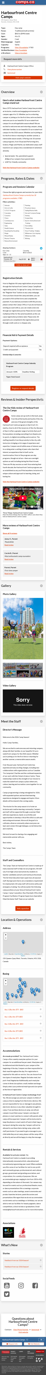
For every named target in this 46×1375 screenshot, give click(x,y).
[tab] (23, 92)
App (12, 1361)
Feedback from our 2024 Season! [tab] (17, 1260)
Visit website (23, 1332)
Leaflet (6, 954)
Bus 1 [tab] (14, 1017)
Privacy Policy (21, 1371)
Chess (6, 218)
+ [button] (5, 934)
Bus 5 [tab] (14, 1038)
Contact (3, 1360)
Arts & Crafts (9, 208)
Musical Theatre (10, 238)
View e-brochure (21, 53)
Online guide (14, 1356)
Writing (27, 238)
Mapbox (23, 955)
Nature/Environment (11, 241)
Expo (20, 1359)
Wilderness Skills (30, 236)
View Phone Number (20, 1330)
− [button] (5, 938)
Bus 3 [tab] (14, 1024)
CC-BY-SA (33, 954)
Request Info (13, 1344)
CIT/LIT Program (10, 210)
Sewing (27, 215)
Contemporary (9, 221)
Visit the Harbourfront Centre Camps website (21, 168)
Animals (7, 205)
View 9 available (21, 50)
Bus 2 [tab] (14, 1009)
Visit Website (35, 1344)
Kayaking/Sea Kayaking (12, 231)
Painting (27, 205)
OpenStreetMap (19, 954)
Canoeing (8, 213)
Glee (6, 226)
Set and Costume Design (32, 213)
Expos (12, 1359)
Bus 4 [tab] (14, 1031)
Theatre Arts (29, 228)
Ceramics (7, 215)
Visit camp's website (23, 78)
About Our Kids (5, 1356)
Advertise (4, 1358)
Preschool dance (30, 208)
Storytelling (28, 226)
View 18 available (21, 47)
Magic (6, 233)
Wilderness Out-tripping (32, 233)
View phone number (14, 69)
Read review (8, 545)
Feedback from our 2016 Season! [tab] (17, 1267)
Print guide (13, 1358)
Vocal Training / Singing (32, 231)
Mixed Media (9, 236)
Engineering (8, 223)
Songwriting (29, 218)
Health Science (9, 228)
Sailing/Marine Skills (31, 210)
